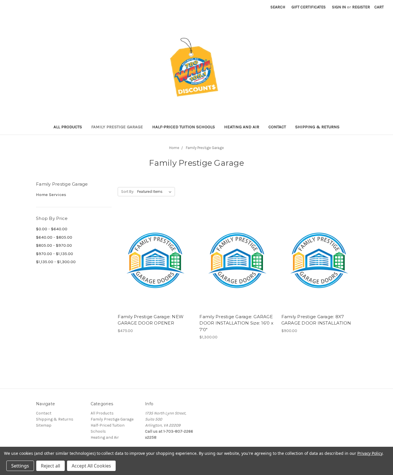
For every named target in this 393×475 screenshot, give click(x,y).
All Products (68, 126)
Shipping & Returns (317, 126)
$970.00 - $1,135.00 (54, 253)
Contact (277, 126)
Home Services (51, 194)
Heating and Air (241, 126)
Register (361, 7)
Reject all (50, 466)
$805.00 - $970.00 (54, 245)
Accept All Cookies (91, 466)
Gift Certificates (308, 7)
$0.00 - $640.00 (51, 228)
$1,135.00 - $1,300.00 (56, 261)
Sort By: (127, 191)
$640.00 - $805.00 (54, 237)
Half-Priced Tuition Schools (183, 126)
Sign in (339, 7)
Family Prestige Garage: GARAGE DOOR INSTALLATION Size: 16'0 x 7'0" (236, 323)
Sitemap (43, 425)
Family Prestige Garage (117, 126)
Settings (20, 466)
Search (277, 7)
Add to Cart (155, 265)
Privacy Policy (369, 453)
